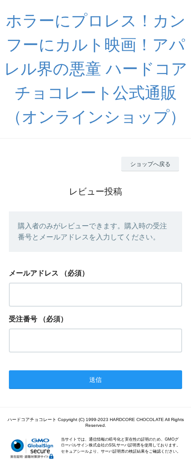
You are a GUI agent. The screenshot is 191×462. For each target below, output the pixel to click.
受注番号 (23, 319)
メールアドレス (34, 273)
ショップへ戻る (150, 164)
